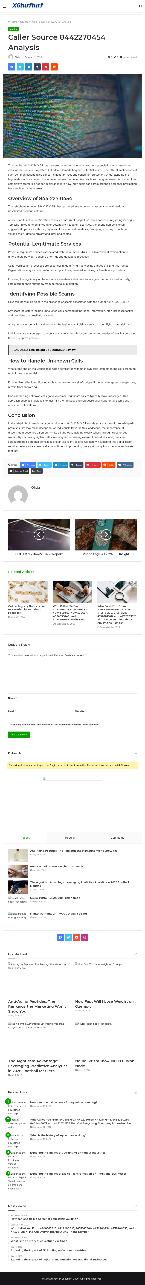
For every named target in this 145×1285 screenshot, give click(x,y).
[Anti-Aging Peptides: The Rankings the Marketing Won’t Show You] (18, 855)
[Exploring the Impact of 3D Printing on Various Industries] (18, 1160)
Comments (117, 837)
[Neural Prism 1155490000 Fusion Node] (18, 902)
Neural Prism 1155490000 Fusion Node (55, 898)
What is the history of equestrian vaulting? (58, 1135)
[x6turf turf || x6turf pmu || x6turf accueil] (28, 5)
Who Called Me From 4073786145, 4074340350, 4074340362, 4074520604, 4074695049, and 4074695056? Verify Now (70, 613)
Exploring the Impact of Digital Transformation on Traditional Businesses (78, 1173)
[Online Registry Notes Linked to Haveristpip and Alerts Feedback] (28, 592)
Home (14, 21)
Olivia (17, 57)
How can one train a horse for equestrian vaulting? (63, 1102)
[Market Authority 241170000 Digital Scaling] (18, 918)
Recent (25, 837)
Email (12, 711)
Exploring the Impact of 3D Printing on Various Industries (67, 1152)
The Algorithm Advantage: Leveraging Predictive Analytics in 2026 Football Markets (38, 1066)
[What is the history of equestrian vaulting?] (18, 1141)
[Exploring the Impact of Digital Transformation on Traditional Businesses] (18, 1181)
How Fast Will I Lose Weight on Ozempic (57, 866)
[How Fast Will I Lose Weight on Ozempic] (18, 871)
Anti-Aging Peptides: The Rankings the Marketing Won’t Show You (74, 850)
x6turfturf (24, 21)
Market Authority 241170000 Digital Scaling (58, 913)
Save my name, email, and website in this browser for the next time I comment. (55, 724)
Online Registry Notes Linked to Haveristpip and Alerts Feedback (27, 609)
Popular (70, 837)
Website (79, 711)
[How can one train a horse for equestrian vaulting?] (18, 1108)
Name (12, 698)
